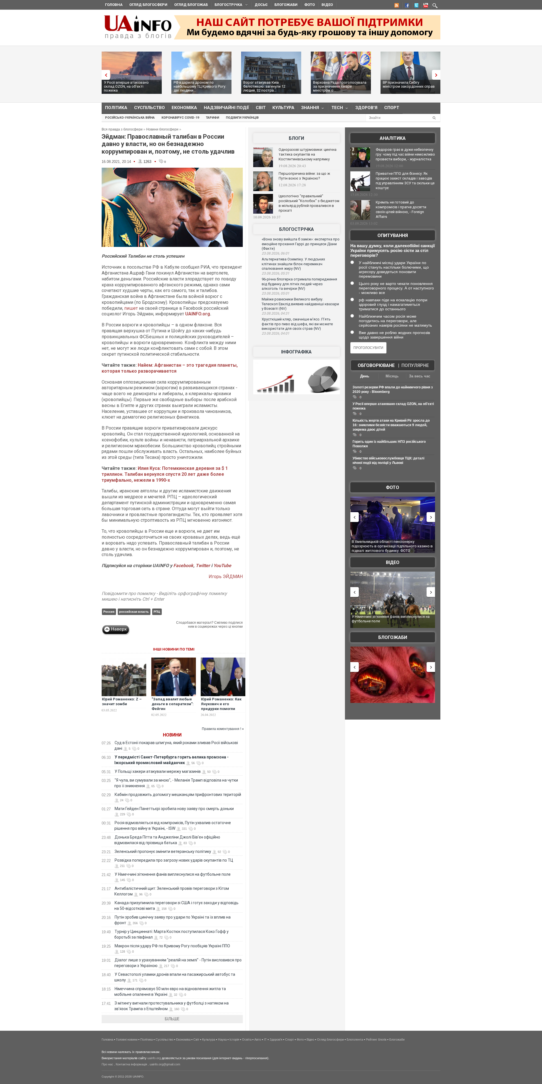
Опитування (392, 235)
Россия (108, 611)
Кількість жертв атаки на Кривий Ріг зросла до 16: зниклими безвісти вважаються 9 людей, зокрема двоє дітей (391, 425)
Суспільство (149, 107)
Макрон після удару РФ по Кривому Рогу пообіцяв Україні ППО (172, 946)
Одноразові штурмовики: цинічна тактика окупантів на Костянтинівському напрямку (307, 154)
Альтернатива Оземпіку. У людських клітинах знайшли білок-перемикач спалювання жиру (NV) (293, 264)
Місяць (392, 376)
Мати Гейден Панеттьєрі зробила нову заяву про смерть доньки (174, 808)
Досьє (261, 5)
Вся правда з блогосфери (122, 129)
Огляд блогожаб (191, 5)
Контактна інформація (131, 1064)
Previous (104, 75)
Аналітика (393, 138)
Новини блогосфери (162, 129)
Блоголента (355, 1039)
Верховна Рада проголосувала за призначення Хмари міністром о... (339, 86)
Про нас (107, 1064)
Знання (308, 109)
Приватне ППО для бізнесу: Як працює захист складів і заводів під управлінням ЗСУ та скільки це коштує (405, 180)
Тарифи (212, 118)
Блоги (296, 138)
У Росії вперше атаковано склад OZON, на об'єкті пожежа (126, 86)
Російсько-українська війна (130, 118)
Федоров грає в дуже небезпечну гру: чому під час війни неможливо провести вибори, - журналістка (405, 154)
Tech (335, 109)
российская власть (134, 611)
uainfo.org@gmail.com (165, 1064)
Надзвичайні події (226, 107)
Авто (257, 1039)
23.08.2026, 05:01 (275, 293)
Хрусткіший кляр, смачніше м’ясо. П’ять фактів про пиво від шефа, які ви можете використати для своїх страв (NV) (297, 324)
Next (437, 75)
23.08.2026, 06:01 (275, 253)
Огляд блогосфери (148, 5)
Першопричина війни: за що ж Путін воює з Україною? (304, 175)
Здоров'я (366, 107)
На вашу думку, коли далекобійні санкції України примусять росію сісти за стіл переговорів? (392, 250)
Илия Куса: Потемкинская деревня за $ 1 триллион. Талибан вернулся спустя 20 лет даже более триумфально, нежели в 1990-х (165, 474)
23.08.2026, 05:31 (275, 273)
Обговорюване (376, 365)
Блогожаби (286, 5)
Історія (234, 1039)
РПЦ (157, 611)
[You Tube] (425, 6)
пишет (131, 308)
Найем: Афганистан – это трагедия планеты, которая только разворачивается (170, 368)
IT (265, 1039)
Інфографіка (296, 352)
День (364, 376)
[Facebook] (406, 6)
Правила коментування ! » (223, 729)
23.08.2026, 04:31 (275, 313)
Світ (261, 107)
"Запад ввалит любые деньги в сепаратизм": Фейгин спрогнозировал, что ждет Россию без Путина (173, 711)
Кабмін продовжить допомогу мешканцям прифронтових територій (178, 794)
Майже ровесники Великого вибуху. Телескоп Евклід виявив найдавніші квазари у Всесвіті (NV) (300, 304)
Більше (172, 1019)
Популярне (415, 365)
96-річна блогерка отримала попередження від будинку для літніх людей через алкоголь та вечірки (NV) (299, 284)
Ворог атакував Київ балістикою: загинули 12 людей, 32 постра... (264, 86)
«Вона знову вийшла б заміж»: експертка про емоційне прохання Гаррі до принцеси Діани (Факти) (301, 244)
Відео (327, 5)
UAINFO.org (197, 314)
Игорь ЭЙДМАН (226, 576)
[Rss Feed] (396, 6)
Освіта (247, 1039)
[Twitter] (415, 6)
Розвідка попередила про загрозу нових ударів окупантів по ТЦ (174, 860)
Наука (222, 1039)
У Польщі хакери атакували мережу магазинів (158, 771)
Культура (283, 107)
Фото (309, 5)
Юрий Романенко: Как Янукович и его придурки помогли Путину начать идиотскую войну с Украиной (221, 711)
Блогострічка (226, 5)
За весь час (419, 376)
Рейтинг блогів (376, 1039)
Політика (116, 107)
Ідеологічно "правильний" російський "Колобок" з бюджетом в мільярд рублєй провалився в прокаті (309, 203)
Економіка (184, 107)
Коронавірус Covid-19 (180, 118)
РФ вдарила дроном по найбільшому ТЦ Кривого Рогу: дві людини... (200, 86)
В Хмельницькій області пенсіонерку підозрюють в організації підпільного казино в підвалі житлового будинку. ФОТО (392, 545)
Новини (172, 735)
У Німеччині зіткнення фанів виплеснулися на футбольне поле (173, 874)
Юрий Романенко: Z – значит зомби (122, 701)
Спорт (391, 107)
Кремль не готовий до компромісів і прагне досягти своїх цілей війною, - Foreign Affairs (401, 209)
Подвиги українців (242, 118)
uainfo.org (154, 1058)
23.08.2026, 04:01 (275, 333)
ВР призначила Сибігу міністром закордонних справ (409, 84)
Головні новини (126, 1039)
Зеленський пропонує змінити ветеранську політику (163, 851)
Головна (114, 5)
